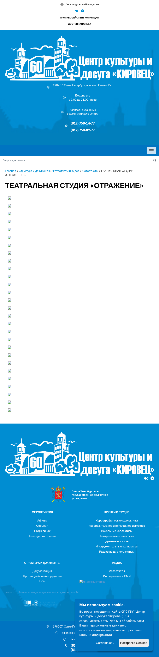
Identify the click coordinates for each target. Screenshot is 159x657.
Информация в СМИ (117, 576)
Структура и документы (34, 170)
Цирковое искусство (117, 541)
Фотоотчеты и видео (66, 170)
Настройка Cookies (133, 643)
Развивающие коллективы (116, 551)
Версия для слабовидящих (82, 4)
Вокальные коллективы (116, 530)
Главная (10, 170)
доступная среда (79, 23)
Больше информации (95, 635)
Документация (42, 571)
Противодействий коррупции (42, 576)
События (42, 525)
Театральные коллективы (117, 536)
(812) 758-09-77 (83, 130)
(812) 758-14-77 (83, 123)
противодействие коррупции (79, 17)
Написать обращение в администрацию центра (82, 111)
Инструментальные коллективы (117, 546)
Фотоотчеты (90, 170)
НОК (42, 581)
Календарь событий (42, 536)
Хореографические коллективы (117, 520)
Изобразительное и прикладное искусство (117, 525)
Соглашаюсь (105, 643)
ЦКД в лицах (42, 530)
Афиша (42, 520)
